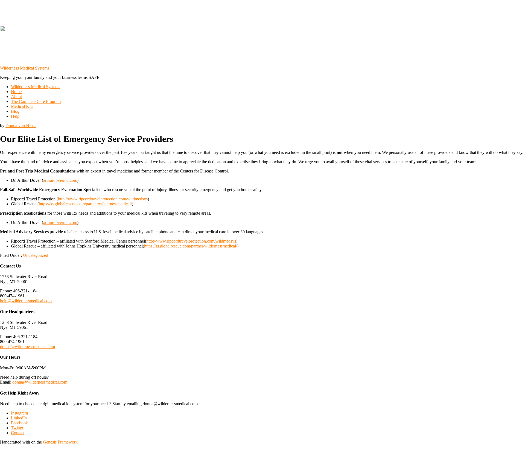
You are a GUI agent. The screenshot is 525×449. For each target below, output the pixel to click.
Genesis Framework (60, 442)
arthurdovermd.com (60, 180)
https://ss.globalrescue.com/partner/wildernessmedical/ (85, 204)
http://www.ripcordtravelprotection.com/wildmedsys (103, 199)
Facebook (19, 423)
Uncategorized (35, 255)
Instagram (19, 413)
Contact (17, 432)
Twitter (17, 427)
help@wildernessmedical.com (26, 300)
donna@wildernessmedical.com (27, 346)
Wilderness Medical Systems (24, 68)
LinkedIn (19, 418)
